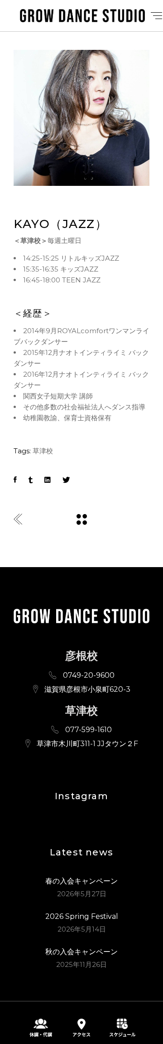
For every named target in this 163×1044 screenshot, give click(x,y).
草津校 (43, 451)
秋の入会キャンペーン (81, 951)
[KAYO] (81, 118)
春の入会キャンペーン (81, 881)
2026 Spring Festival (81, 916)
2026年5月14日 (82, 929)
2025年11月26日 (81, 964)
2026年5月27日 (81, 893)
